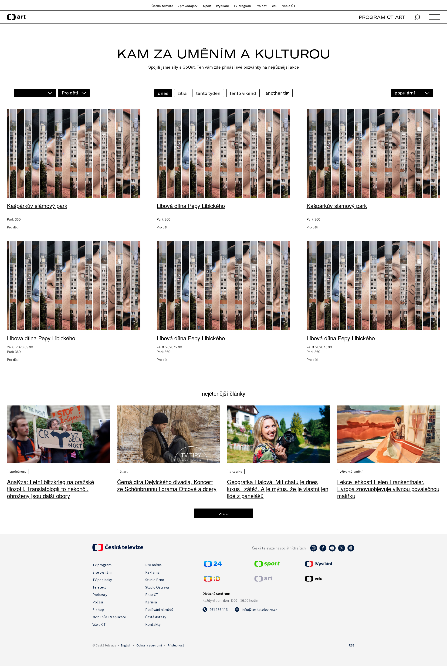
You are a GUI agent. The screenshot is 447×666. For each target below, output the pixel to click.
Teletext (99, 587)
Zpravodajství (188, 6)
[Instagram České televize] (313, 550)
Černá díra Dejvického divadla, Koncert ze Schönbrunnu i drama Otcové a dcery (167, 485)
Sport (207, 6)
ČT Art (124, 471)
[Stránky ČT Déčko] (212, 580)
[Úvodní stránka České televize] (117, 549)
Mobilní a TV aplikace (109, 617)
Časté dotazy (155, 617)
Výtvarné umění (351, 471)
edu (275, 6)
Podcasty (99, 594)
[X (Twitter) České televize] (341, 550)
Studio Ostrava (157, 587)
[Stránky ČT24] (213, 565)
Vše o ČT (288, 6)
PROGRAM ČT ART (382, 17)
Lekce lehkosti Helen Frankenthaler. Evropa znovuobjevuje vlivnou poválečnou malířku (388, 489)
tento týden (208, 93)
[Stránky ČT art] (263, 580)
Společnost (18, 471)
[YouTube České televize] (332, 550)
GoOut (189, 67)
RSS (352, 645)
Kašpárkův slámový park (37, 205)
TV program (242, 6)
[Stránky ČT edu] (329, 579)
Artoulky (236, 471)
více (223, 513)
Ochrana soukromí (149, 645)
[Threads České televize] (351, 550)
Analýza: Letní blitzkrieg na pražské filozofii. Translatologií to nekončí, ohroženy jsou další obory (50, 489)
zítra (182, 93)
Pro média (153, 564)
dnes (163, 93)
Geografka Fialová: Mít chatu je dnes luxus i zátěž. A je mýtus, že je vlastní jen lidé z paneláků (277, 489)
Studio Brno (154, 579)
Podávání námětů (159, 609)
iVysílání (222, 6)
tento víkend (243, 93)
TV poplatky (102, 579)
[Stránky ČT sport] (267, 565)
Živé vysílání (102, 572)
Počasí (97, 602)
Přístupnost (176, 645)
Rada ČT (151, 594)
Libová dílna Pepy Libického (191, 205)
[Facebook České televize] (323, 550)
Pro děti (262, 6)
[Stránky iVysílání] (329, 564)
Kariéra (151, 602)
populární (405, 93)
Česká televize (162, 6)
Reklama (152, 572)
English (126, 645)
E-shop (98, 609)
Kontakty (152, 624)
